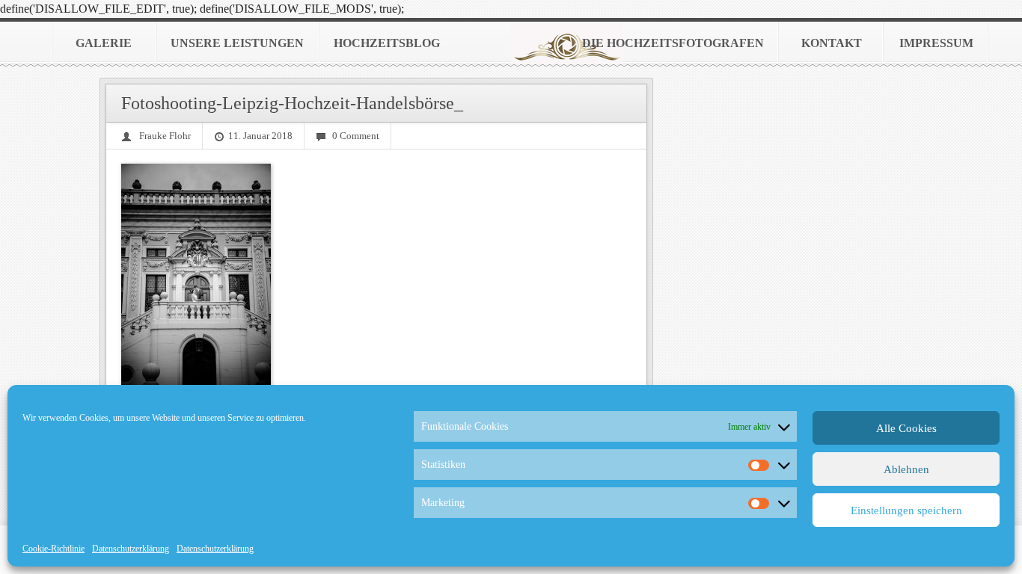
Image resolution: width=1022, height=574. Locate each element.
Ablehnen (906, 469)
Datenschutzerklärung (130, 548)
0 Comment (355, 135)
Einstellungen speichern (906, 510)
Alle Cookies (906, 428)
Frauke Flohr (165, 135)
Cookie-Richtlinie (53, 548)
